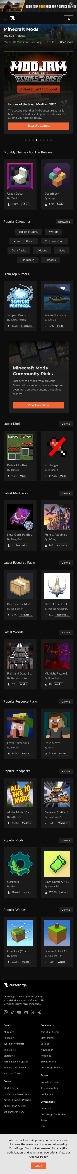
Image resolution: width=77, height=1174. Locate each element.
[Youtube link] (19, 1012)
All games (9, 1032)
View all (66, 424)
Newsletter (47, 1050)
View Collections (38, 405)
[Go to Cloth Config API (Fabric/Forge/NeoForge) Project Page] (57, 872)
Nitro (43, 1126)
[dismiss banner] (71, 4)
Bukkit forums (48, 1062)
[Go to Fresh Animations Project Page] (20, 734)
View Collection (38, 125)
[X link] (33, 1012)
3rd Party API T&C (14, 1112)
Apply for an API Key (15, 1106)
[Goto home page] (13, 18)
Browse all (64, 221)
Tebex (44, 1120)
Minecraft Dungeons (15, 1067)
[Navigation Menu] (5, 18)
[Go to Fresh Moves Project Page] (57, 734)
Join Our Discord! (50, 1032)
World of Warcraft (14, 1044)
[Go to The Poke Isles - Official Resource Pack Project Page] (57, 595)
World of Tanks (12, 1073)
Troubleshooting (49, 1088)
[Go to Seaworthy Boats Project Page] (57, 306)
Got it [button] (38, 1165)
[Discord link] (26, 1012)
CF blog (45, 1044)
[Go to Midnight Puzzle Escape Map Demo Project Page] (57, 664)
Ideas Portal (47, 1038)
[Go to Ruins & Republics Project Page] (57, 525)
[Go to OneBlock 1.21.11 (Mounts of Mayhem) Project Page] (57, 942)
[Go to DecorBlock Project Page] (57, 184)
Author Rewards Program (18, 1100)
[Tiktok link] (12, 1012)
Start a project (11, 1088)
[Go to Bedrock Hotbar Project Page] (20, 456)
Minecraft (9, 1038)
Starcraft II (9, 1056)
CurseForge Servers (51, 1067)
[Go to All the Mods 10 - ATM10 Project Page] (20, 803)
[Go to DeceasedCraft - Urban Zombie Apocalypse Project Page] (57, 803)
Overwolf (46, 1108)
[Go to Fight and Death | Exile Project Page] (20, 664)
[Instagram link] (6, 1012)
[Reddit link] (40, 1012)
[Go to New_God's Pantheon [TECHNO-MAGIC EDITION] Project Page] (20, 525)
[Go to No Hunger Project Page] (57, 456)
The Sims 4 (10, 1050)
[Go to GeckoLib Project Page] (20, 872)
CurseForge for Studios (53, 1114)
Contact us (47, 1094)
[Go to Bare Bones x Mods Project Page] (20, 595)
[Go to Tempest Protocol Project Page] (20, 306)
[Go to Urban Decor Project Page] (20, 184)
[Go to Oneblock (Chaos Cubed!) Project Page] (20, 942)
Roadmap (46, 1056)
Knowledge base (50, 1082)
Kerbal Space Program (16, 1062)
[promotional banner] (38, 6)
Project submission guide (17, 1094)
